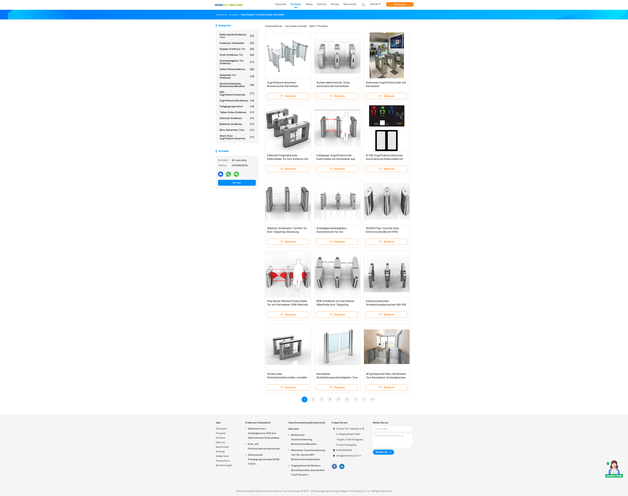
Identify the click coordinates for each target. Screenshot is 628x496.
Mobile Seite (222, 456)
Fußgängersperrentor (237, 106)
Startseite (221, 428)
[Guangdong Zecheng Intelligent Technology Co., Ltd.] (228, 5)
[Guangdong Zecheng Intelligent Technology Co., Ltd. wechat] (236, 174)
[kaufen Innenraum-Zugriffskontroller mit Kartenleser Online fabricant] (387, 55)
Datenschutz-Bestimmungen (224, 463)
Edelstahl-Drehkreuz (237, 118)
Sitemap (220, 451)
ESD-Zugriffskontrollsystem (237, 93)
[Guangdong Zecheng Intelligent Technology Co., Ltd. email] (220, 174)
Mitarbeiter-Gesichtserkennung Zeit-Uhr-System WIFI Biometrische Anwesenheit (308, 455)
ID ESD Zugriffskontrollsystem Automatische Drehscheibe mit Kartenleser (384, 159)
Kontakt (237, 182)
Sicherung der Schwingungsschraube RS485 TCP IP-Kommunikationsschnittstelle (264, 460)
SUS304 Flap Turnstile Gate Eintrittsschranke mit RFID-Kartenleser (382, 232)
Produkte (221, 433)
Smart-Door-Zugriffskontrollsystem (237, 137)
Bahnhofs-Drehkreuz (237, 124)
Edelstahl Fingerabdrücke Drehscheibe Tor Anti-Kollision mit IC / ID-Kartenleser (287, 159)
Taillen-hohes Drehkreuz (237, 112)
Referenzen (400, 4)
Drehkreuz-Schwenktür (237, 43)
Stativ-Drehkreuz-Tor (237, 55)
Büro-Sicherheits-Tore (237, 130)
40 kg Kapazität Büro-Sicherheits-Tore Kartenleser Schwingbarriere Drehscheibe (386, 377)
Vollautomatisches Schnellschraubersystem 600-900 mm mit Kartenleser (386, 305)
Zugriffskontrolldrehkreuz (237, 100)
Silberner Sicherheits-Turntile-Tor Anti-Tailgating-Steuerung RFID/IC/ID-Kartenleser (287, 232)
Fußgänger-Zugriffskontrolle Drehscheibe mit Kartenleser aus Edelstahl (335, 159)
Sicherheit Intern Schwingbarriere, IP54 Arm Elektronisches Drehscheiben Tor (263, 433)
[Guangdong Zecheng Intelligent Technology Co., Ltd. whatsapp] (228, 174)
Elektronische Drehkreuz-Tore (237, 36)
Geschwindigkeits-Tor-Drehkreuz (237, 62)
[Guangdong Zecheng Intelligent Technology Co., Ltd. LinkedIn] (342, 466)
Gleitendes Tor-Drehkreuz (237, 76)
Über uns (220, 442)
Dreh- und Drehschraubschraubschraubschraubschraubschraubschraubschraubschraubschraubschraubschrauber (265, 446)
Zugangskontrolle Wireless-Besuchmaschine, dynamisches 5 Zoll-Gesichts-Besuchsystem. (308, 470)
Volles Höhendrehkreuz (237, 69)
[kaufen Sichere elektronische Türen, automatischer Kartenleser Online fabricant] (337, 55)
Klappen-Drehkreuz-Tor (237, 49)
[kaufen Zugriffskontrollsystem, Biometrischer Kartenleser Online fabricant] (288, 55)
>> (372, 399)
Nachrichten (222, 447)
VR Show (220, 438)
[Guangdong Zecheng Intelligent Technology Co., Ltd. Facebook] (334, 466)
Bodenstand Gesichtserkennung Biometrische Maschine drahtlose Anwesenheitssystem (303, 440)
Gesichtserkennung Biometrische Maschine (237, 85)
